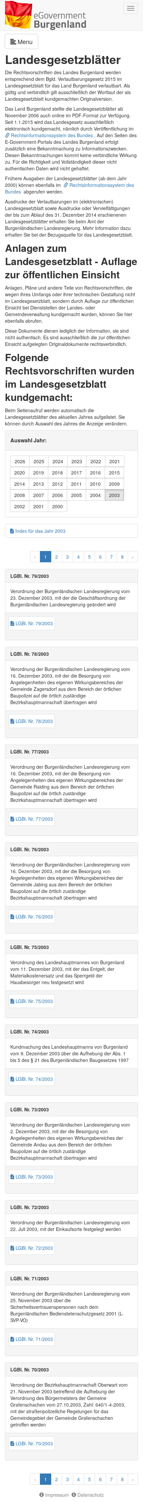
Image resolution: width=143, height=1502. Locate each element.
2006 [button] (57, 495)
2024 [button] (58, 461)
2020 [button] (19, 472)
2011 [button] (76, 483)
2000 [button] (57, 506)
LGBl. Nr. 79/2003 (33, 623)
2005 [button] (76, 495)
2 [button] (56, 556)
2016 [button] (95, 472)
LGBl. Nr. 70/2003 (33, 1443)
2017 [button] (76, 472)
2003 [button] (114, 495)
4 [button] (78, 556)
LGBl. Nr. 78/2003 (33, 721)
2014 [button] (19, 483)
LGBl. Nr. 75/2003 (33, 1001)
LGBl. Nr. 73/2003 (33, 1176)
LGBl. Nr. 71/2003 (33, 1339)
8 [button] (122, 556)
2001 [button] (38, 506)
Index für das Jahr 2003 (40, 531)
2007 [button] (38, 495)
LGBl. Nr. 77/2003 (33, 818)
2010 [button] (95, 483)
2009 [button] (114, 483)
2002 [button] (19, 506)
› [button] (133, 556)
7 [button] (111, 556)
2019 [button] (38, 472)
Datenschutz (90, 1494)
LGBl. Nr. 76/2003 (33, 916)
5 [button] (89, 556)
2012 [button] (57, 483)
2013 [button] (38, 483)
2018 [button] (57, 472)
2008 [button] (19, 495)
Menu (28, 41)
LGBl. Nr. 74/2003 (33, 1079)
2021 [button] (114, 461)
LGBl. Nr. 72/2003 (33, 1248)
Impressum (56, 1494)
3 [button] (67, 556)
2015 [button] (114, 472)
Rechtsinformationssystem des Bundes (51, 135)
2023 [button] (77, 461)
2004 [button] (95, 495)
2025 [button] (39, 461)
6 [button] (100, 556)
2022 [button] (95, 461)
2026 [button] (20, 461)
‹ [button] (35, 556)
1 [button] (45, 556)
